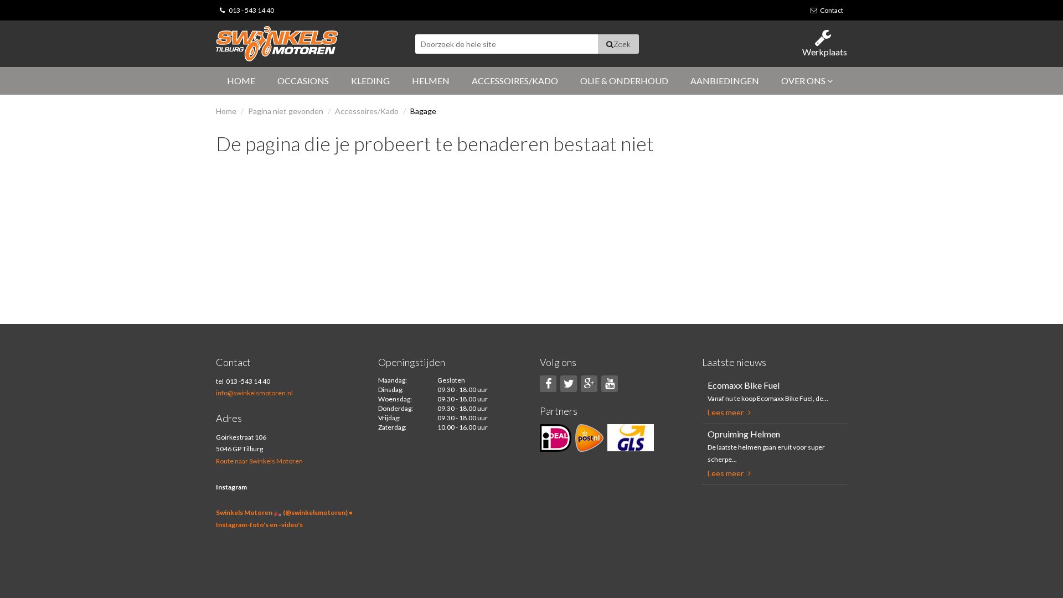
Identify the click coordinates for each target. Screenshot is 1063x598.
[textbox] (506, 44)
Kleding (370, 80)
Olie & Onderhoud (624, 80)
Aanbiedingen (724, 80)
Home (241, 80)
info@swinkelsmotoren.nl (254, 393)
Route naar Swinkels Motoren (259, 461)
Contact (831, 10)
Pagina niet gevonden (285, 111)
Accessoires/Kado (515, 80)
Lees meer (726, 412)
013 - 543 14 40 (251, 10)
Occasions (303, 80)
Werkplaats (824, 52)
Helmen (431, 80)
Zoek (622, 44)
